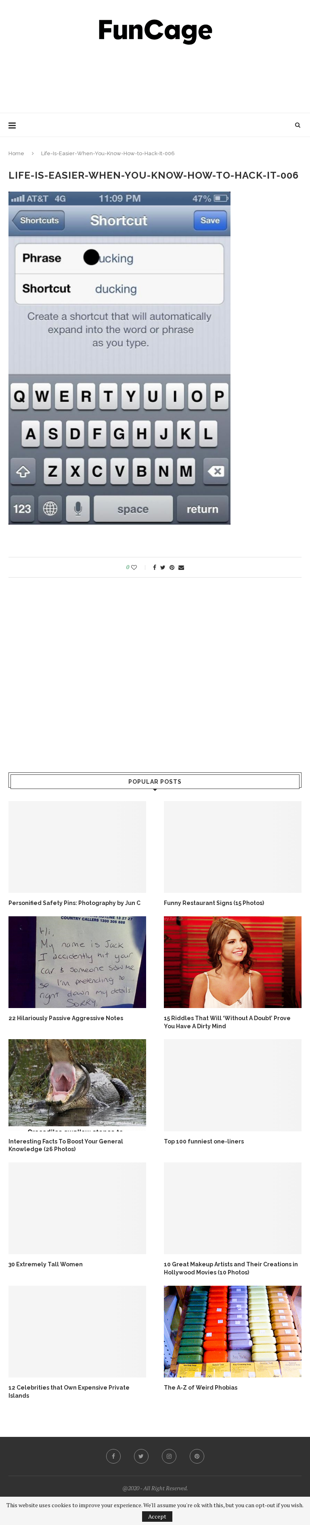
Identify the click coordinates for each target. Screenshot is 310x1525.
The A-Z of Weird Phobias (200, 1387)
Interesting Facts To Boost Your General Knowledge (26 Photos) (65, 1145)
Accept (157, 1516)
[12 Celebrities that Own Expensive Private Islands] (77, 1331)
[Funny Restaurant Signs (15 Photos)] (233, 847)
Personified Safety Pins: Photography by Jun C (74, 903)
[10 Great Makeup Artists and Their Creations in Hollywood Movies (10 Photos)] (233, 1208)
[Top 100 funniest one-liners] (233, 1085)
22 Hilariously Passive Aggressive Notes (65, 1018)
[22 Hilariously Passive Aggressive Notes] (77, 962)
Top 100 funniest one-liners (204, 1141)
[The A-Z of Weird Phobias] (233, 1331)
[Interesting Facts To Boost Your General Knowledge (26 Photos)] (77, 1085)
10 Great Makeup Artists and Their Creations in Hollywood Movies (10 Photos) (231, 1268)
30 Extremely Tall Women (45, 1264)
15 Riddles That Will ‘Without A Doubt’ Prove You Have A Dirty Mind (227, 1022)
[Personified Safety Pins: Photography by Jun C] (77, 847)
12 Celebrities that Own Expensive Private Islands (69, 1391)
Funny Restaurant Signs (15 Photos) (214, 903)
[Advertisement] (155, 77)
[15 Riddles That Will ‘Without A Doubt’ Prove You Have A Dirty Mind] (233, 962)
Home (16, 153)
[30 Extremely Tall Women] (77, 1208)
